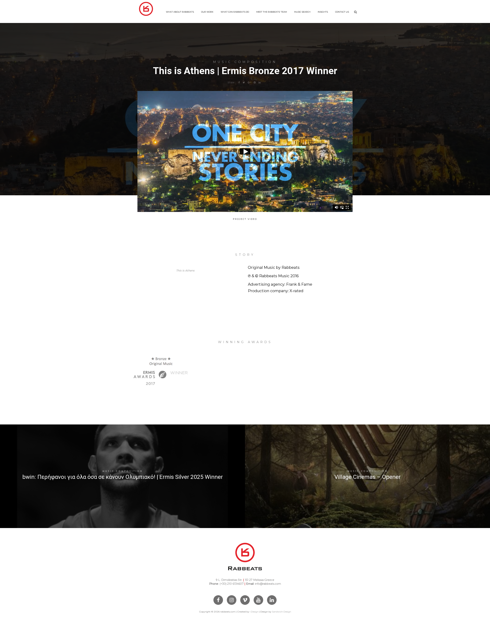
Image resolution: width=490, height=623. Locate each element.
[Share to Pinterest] (255, 82)
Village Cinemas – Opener (367, 476)
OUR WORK (207, 12)
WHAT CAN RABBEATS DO (235, 12)
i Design (254, 611)
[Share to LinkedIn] (260, 82)
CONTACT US (342, 12)
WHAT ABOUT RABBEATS (180, 12)
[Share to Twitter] (244, 82)
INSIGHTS (323, 12)
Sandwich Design (281, 611)
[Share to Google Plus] (249, 82)
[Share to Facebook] (239, 82)
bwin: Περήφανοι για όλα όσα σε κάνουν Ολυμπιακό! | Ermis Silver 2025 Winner (122, 476)
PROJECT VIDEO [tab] (245, 219)
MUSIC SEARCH (302, 12)
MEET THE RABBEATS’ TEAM (271, 12)
